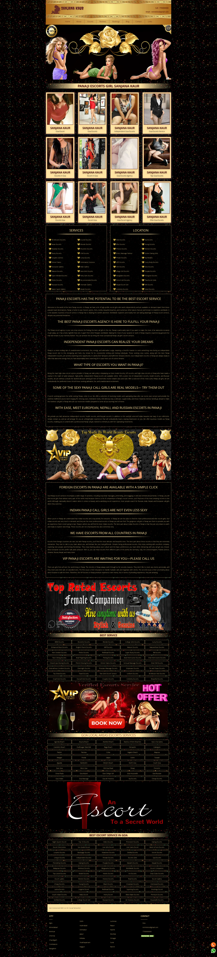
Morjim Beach (108, 763)
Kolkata (82, 938)
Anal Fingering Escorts (84, 658)
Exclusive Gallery (57, 267)
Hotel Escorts (149, 289)
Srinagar (113, 938)
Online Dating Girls (151, 253)
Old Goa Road (108, 768)
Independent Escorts (83, 858)
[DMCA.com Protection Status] (147, 936)
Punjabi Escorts (150, 271)
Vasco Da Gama (157, 742)
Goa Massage (84, 779)
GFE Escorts (120, 262)
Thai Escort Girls (150, 280)
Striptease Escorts (132, 668)
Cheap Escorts (157, 779)
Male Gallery (84, 267)
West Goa (83, 768)
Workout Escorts (84, 868)
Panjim (59, 752)
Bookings (116, 21)
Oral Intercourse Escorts (157, 658)
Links (150, 21)
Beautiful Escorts (157, 679)
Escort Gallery (157, 879)
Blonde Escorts (85, 244)
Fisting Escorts (108, 658)
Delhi (81, 921)
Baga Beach (108, 747)
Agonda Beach (59, 742)
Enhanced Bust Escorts (59, 647)
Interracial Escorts (157, 884)
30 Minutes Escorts (59, 240)
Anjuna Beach (84, 742)
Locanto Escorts (59, 852)
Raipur (112, 925)
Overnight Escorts (84, 668)
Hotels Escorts (108, 873)
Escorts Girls (132, 858)
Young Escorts (150, 244)
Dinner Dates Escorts (108, 663)
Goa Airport (84, 773)
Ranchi (112, 947)
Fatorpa (83, 752)
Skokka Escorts (132, 852)
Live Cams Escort (132, 847)
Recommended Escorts (88, 280)
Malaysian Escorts (59, 868)
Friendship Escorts (59, 863)
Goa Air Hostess (108, 779)
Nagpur (82, 947)
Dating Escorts (157, 842)
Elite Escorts (120, 244)
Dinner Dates (56, 262)
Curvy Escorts (85, 258)
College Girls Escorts (132, 642)
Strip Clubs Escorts (157, 873)
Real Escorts (132, 879)
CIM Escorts (84, 253)
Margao (59, 757)
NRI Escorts (149, 285)
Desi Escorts (149, 267)
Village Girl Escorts (122, 271)
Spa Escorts (157, 858)
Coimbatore (53, 944)
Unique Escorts (59, 858)
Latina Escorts (59, 889)
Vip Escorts (149, 240)
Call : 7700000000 (162, 8)
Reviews (102, 21)
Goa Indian (59, 779)
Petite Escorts (57, 280)
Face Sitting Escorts (59, 658)
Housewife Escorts (157, 900)
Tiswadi (156, 757)
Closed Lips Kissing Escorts (59, 663)
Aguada (59, 763)
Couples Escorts (108, 679)
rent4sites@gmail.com (150, 927)
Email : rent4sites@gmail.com (157, 12)
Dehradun (83, 930)
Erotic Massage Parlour (124, 253)
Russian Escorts (57, 285)
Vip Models (149, 258)
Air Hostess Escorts (132, 900)
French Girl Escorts (123, 280)
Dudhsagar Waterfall (84, 747)
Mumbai (113, 934)
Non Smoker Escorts (59, 652)
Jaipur (82, 934)
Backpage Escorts (84, 852)
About (78, 21)
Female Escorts (108, 858)
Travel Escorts (84, 674)
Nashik (112, 930)
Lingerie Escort (84, 889)
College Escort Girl (83, 900)
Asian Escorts (56, 244)
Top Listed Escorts (59, 873)
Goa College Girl (108, 773)
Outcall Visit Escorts (84, 679)
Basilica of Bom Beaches (132, 742)
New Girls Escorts (86, 271)
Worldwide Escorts (132, 868)
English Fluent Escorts (84, 647)
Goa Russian (157, 773)
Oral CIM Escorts (157, 663)
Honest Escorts (108, 879)
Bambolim (83, 763)
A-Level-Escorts (85, 240)
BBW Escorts (59, 642)
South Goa (157, 763)
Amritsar (52, 931)
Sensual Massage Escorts (133, 663)
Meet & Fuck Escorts (157, 847)
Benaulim (132, 747)
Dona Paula (59, 773)
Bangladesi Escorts (123, 276)
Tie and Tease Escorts (157, 668)
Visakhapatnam (85, 942)
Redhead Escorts (108, 652)
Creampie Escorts (132, 884)
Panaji (133, 768)
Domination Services (87, 262)
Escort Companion (156, 868)
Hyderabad (83, 925)
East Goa (59, 768)
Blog (127, 21)
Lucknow (113, 921)
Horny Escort (108, 895)
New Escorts (120, 240)
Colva (108, 752)
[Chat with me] (213, 944)
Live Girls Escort (108, 847)
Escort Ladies (59, 879)
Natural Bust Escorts (157, 647)
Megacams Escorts (108, 868)
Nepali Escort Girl (122, 285)
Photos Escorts (121, 249)
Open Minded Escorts (59, 276)
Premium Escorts (157, 895)
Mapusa (157, 752)
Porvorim (157, 768)
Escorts (90, 21)
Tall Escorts (157, 652)
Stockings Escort (157, 889)
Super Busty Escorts (132, 652)
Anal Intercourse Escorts (132, 658)
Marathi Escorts (132, 863)
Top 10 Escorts (84, 842)
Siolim (132, 757)
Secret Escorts (157, 852)
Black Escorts (108, 884)
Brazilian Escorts (57, 249)
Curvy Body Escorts (151, 262)
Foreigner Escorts (151, 276)
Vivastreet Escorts (108, 852)
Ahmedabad (53, 927)
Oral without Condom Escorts (59, 668)
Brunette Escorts (86, 249)
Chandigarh (53, 940)
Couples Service (57, 258)
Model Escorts (85, 289)
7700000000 (147, 931)
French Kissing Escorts (84, 663)
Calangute (156, 747)
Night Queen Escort (59, 842)
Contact (139, 21)
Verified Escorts (59, 900)
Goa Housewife (132, 773)
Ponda (84, 757)
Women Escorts (150, 249)
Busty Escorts (56, 253)
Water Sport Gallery (58, 289)
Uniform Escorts (132, 674)
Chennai (52, 936)
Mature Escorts (57, 271)
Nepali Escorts (157, 863)
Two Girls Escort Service (108, 674)
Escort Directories (59, 847)
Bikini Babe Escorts (132, 895)
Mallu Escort (83, 895)
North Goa (132, 763)
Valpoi (108, 757)
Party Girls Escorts (86, 276)
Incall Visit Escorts (59, 679)
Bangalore (52, 948)
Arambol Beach (108, 742)
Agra (50, 923)
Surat (112, 942)
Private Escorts (121, 258)
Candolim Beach (59, 747)
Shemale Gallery (86, 285)
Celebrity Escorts (122, 289)
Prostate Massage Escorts (108, 668)
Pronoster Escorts (132, 842)
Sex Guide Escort (84, 847)
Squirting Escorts (133, 889)
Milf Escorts (108, 647)
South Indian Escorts (59, 895)
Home (67, 21)
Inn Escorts (133, 873)
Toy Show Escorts (59, 674)
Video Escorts (108, 842)
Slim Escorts (120, 267)
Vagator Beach (132, 752)
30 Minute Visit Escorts (157, 674)
